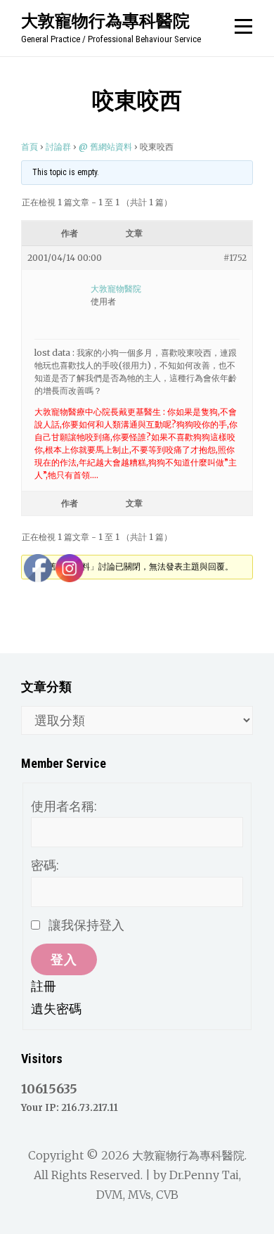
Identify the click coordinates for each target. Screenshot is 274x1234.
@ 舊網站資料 (105, 146)
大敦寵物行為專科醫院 (105, 20)
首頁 (29, 146)
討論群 (58, 146)
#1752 (235, 257)
